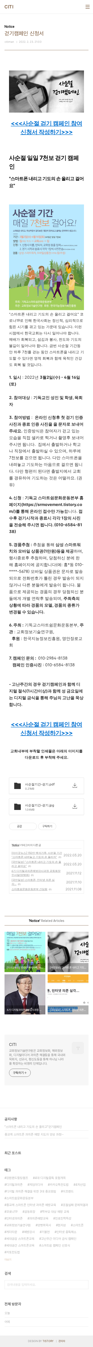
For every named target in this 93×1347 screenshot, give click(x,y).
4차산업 (80, 1184)
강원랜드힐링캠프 (17, 1178)
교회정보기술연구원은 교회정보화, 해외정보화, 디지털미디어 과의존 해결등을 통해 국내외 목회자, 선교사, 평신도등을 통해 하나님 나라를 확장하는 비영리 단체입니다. (37, 1057)
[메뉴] (87, 6)
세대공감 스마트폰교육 (20, 1238)
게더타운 (11, 1232)
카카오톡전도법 (59, 1184)
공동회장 (29, 1211)
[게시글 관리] (32, 826)
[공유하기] (26, 826)
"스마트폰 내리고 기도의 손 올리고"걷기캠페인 (33, 1127)
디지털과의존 (14, 1184)
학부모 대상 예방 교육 (55, 1211)
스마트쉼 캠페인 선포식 (55, 1245)
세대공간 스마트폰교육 (20, 1245)
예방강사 (29, 1232)
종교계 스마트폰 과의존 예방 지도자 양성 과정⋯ (34, 1134)
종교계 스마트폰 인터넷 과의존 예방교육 (31, 1205)
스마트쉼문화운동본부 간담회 (29, 889)
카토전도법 (13, 1252)
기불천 (46, 1232)
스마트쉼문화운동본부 (19, 1198)
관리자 (61, 1341)
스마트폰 (78, 1225)
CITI (9, 7)
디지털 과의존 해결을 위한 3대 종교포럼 (31, 1191)
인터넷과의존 (14, 1218)
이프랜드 (68, 1191)
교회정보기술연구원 (18, 1225)
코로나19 (12, 1211)
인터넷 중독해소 (66, 1232)
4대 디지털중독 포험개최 (50, 1178)
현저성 (62, 1225)
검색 (84, 1284)
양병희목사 (44, 1225)
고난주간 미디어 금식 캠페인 (58, 1238)
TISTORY (47, 1341)
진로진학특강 (63, 1218)
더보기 (8, 1259)
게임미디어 (36, 1184)
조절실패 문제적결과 (75, 1205)
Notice (15, 845)
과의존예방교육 (38, 1218)
